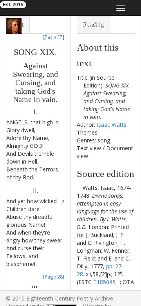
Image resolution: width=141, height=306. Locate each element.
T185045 (104, 282)
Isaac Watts (112, 124)
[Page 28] (53, 276)
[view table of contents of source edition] (79, 187)
